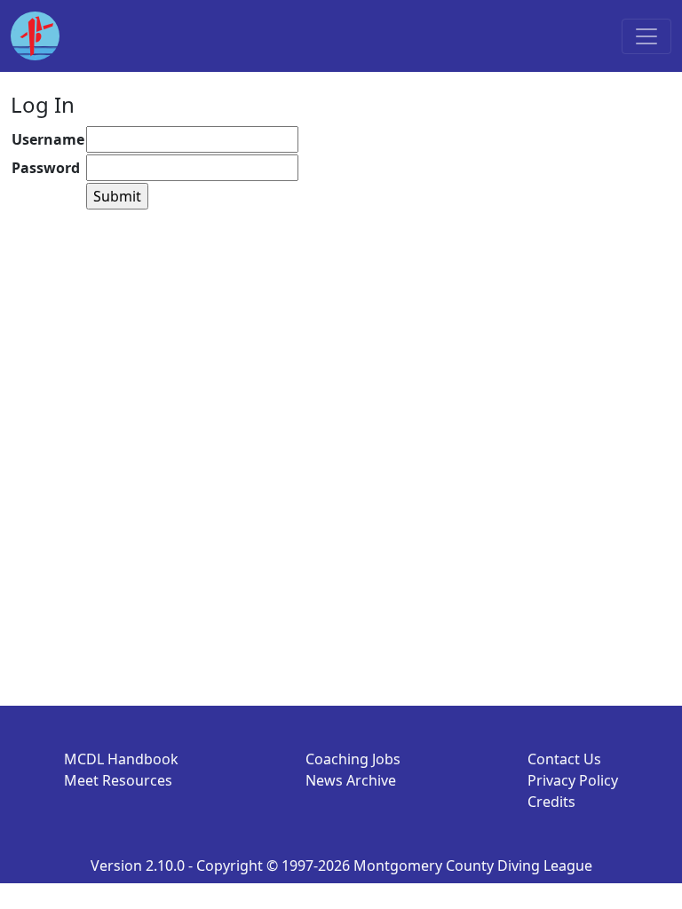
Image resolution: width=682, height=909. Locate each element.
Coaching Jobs (352, 759)
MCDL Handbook (121, 759)
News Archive (350, 780)
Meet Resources (118, 780)
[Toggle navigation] (646, 36)
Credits (551, 801)
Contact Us (564, 759)
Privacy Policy (572, 780)
